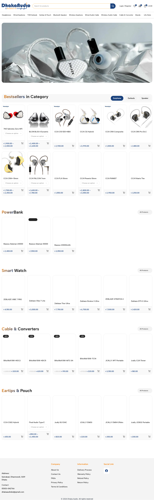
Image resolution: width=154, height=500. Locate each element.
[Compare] (21, 107)
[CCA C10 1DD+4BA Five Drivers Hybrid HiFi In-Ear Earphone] (64, 116)
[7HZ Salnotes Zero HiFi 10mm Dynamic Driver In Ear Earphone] (13, 115)
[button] (73, 146)
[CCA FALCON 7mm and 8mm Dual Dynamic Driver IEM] (38, 163)
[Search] (113, 6)
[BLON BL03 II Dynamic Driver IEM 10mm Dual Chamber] (38, 116)
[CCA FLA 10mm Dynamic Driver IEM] (64, 163)
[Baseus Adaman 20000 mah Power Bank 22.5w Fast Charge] (13, 368)
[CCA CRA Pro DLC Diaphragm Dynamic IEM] (140, 116)
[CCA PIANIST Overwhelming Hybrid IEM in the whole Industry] (115, 237)
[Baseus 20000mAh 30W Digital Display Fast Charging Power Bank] (64, 369)
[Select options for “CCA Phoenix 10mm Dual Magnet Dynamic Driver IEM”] (99, 330)
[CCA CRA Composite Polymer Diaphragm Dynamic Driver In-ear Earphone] (115, 116)
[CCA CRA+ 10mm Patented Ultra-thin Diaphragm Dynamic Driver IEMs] (13, 163)
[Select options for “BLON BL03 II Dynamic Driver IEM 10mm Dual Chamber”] (48, 143)
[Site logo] (16, 6)
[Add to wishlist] (21, 117)
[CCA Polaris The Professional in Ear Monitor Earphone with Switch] (140, 163)
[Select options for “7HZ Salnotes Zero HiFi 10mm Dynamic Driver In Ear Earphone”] (22, 143)
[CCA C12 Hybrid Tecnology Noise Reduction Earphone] (89, 116)
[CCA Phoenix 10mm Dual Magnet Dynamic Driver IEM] (89, 163)
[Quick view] (21, 112)
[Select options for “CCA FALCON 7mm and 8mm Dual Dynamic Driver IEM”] (48, 330)
